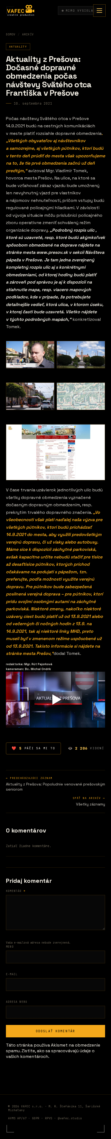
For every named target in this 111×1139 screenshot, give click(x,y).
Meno (10, 946)
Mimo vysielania (83, 10)
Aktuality (18, 46)
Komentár (15, 891)
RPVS (48, 1118)
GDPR (35, 1118)
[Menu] (99, 10)
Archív (27, 34)
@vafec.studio (70, 1118)
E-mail (12, 974)
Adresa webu (16, 1002)
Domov (10, 34)
